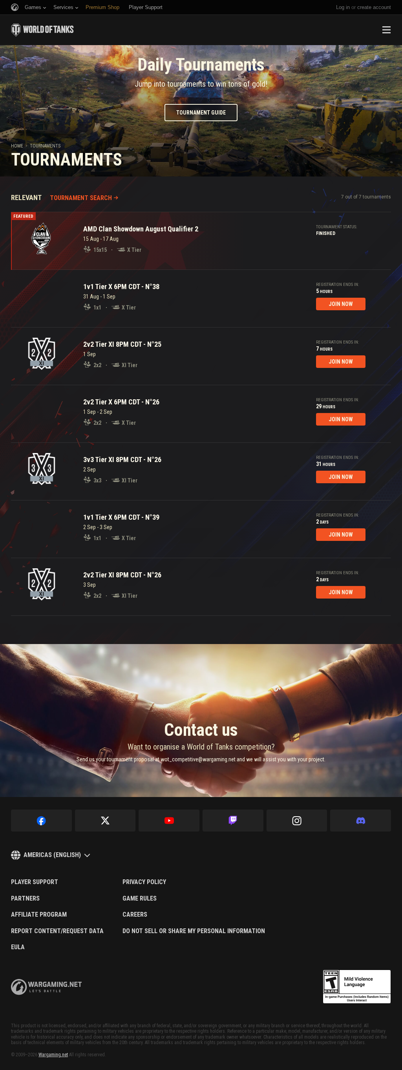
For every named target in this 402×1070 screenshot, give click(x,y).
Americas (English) (52, 855)
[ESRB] (357, 987)
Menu (386, 30)
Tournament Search (81, 198)
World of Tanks (42, 30)
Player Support (34, 882)
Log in (343, 7)
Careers (134, 914)
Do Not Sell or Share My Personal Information (193, 931)
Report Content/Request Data (57, 931)
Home (17, 146)
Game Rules (139, 898)
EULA (18, 947)
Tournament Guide (201, 112)
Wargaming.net (53, 1054)
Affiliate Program (39, 914)
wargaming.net (46, 987)
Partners (25, 898)
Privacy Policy (144, 882)
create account (374, 7)
